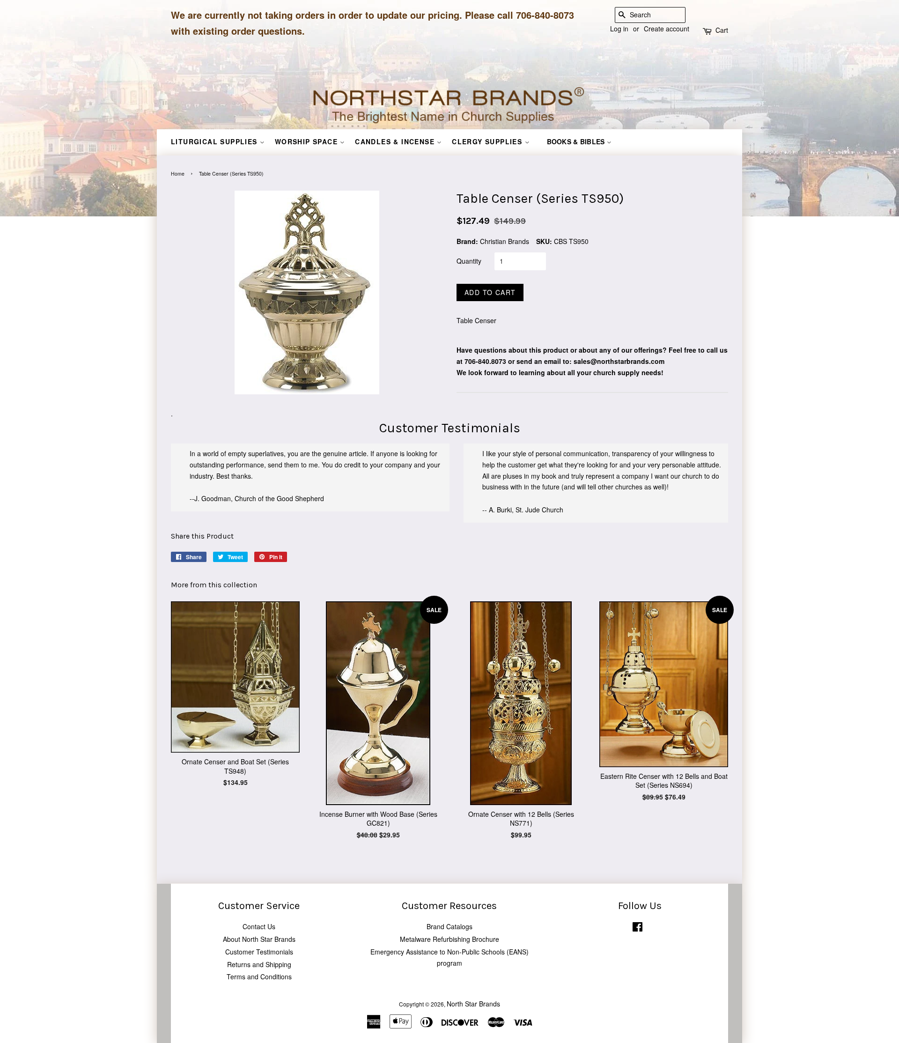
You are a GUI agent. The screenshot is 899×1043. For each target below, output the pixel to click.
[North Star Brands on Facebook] (637, 928)
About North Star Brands (259, 939)
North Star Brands (473, 1003)
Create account (666, 28)
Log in (619, 28)
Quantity (469, 261)
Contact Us (259, 926)
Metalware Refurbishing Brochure (449, 939)
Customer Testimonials (259, 951)
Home (177, 173)
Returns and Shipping (259, 964)
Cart (721, 30)
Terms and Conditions (259, 976)
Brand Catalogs (449, 926)
